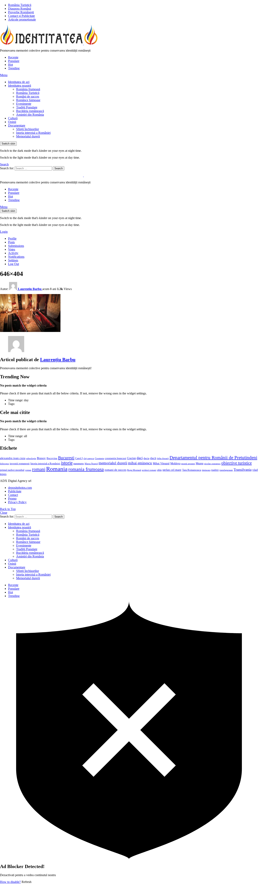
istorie (67, 462)
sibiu (159, 470)
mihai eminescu (140, 463)
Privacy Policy (17, 502)
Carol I (79, 458)
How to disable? (10, 882)
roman (28, 470)
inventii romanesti (20, 463)
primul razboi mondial (12, 470)
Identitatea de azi (18, 82)
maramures (78, 463)
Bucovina (52, 458)
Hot (10, 64)
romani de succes (115, 469)
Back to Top (8, 509)
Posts (11, 242)
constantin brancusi (115, 458)
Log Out (13, 264)
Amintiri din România (30, 114)
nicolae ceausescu (212, 463)
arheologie (31, 458)
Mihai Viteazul (161, 463)
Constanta (99, 458)
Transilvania (243, 470)
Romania (57, 469)
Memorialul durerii (28, 136)
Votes (11, 249)
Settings (13, 260)
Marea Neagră (91, 464)
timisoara (206, 470)
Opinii (12, 122)
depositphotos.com (20, 487)
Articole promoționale (22, 19)
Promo (12, 498)
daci (140, 458)
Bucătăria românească (30, 111)
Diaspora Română (19, 8)
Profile (12, 238)
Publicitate (14, 491)
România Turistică (19, 5)
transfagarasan (226, 470)
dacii (153, 458)
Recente (13, 57)
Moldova (175, 463)
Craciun (131, 458)
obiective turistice (236, 463)
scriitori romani (149, 470)
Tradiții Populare (26, 107)
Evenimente (23, 103)
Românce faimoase (28, 100)
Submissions (16, 245)
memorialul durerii (113, 463)
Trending (14, 68)
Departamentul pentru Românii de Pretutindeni (213, 457)
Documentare (16, 125)
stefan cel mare (171, 469)
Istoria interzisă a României (33, 132)
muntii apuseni (188, 464)
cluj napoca (88, 458)
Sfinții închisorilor (27, 129)
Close (3, 512)
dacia (146, 458)
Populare (13, 61)
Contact (13, 495)
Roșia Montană (134, 470)
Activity (13, 253)
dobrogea (4, 464)
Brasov (41, 458)
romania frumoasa (86, 469)
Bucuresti (66, 457)
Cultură (13, 118)
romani (38, 469)
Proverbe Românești (21, 12)
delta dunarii (163, 458)
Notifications (16, 256)
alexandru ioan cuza (12, 458)
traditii (215, 470)
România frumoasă (28, 89)
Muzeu (199, 463)
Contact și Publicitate (21, 16)
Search (58, 168)
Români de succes (27, 96)
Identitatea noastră (19, 85)
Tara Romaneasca (191, 470)
